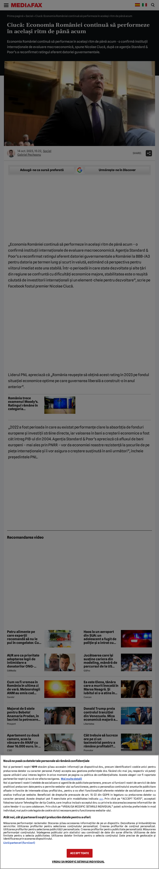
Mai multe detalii (71, 778)
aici (101, 799)
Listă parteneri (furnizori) (19, 842)
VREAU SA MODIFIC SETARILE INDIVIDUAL (78, 861)
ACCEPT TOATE (79, 853)
